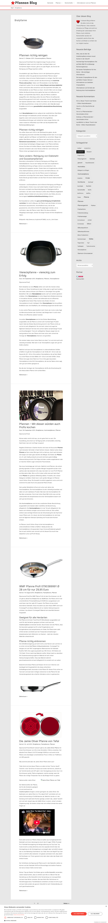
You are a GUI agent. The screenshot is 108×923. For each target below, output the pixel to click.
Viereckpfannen (54, 278)
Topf (88, 242)
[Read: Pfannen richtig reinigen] (32, 42)
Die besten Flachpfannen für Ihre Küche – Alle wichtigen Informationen (86, 72)
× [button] (106, 906)
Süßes (91, 239)
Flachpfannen (47, 592)
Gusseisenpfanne (40, 58)
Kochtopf (90, 182)
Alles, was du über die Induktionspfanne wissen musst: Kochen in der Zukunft (86, 56)
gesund (80, 162)
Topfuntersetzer (90, 246)
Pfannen (58, 3)
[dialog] (54, 914)
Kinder (88, 178)
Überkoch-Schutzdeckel (85, 253)
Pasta (79, 197)
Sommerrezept (82, 239)
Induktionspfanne (24, 624)
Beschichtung (52, 319)
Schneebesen (81, 220)
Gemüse (92, 159)
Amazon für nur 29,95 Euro (40, 598)
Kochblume (81, 182)
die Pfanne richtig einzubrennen (39, 646)
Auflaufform (87, 148)
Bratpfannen (40, 278)
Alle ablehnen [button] (95, 913)
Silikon (89, 224)
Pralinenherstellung (83, 213)
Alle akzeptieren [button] (79, 913)
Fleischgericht (82, 159)
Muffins (88, 193)
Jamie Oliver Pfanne (53, 748)
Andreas (78, 117)
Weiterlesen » (23, 224)
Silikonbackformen (83, 231)
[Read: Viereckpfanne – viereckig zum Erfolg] (41, 254)
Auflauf (79, 148)
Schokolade (80, 223)
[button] (36, 921)
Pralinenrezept (82, 216)
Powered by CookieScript (100, 922)
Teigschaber (80, 242)
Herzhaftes (81, 166)
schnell (89, 220)
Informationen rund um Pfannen (86, 3)
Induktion (79, 178)
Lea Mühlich (80, 122)
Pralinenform (82, 209)
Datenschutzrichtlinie (19, 914)
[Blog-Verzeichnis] (79, 276)
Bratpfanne (80, 151)
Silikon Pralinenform (82, 235)
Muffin (89, 189)
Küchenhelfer (69, 3)
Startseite (50, 3)
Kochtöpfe (80, 186)
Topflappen (80, 246)
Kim (77, 101)
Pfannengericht (83, 205)
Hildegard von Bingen (83, 170)
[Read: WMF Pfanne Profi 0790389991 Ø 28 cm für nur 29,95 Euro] (41, 568)
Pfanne (86, 197)
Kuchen (88, 186)
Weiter (66, 903)
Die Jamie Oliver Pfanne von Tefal (39, 741)
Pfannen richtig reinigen (33, 55)
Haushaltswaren (89, 162)
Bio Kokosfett (51, 872)
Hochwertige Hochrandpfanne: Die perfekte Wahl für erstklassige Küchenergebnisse (86, 64)
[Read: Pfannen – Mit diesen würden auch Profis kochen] (41, 405)
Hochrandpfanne (83, 174)
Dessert (89, 152)
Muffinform (80, 193)
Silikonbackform (83, 228)
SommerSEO (80, 279)
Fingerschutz (80, 155)
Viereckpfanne (82, 249)
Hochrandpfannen (49, 430)
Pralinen (93, 205)
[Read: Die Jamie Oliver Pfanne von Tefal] (40, 725)
